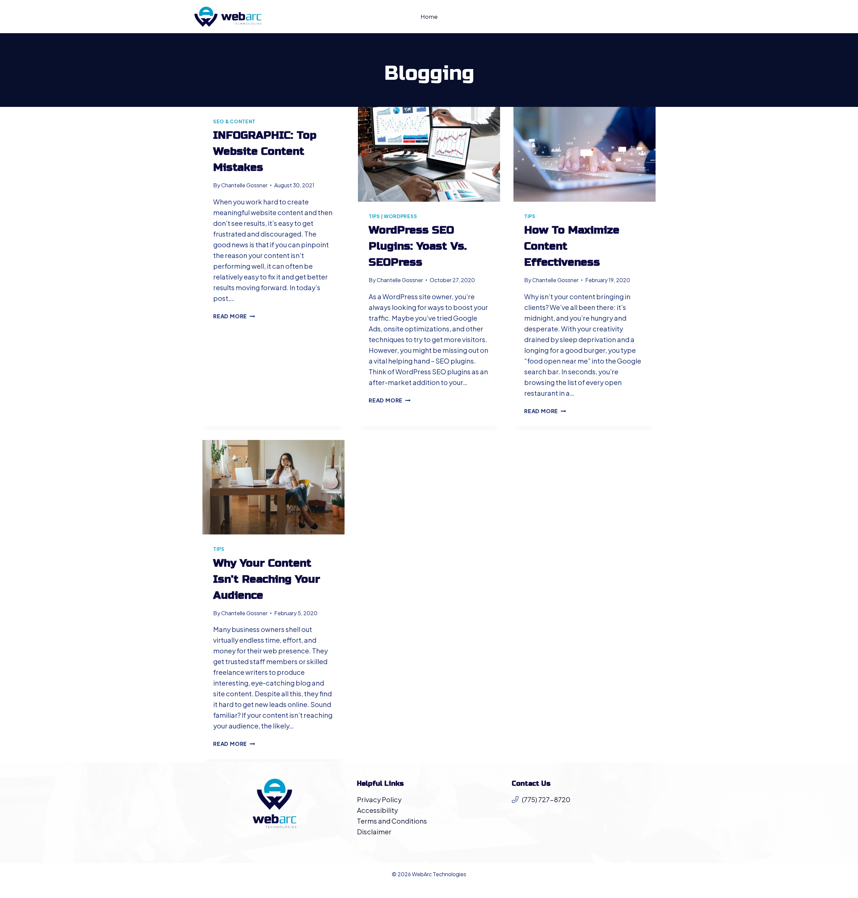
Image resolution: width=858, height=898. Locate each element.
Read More (234, 316)
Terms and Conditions (392, 821)
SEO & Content (234, 121)
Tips (374, 216)
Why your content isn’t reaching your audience (266, 579)
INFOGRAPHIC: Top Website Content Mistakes (264, 151)
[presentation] (429, 154)
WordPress (400, 216)
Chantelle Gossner (244, 185)
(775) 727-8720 (546, 799)
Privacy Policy (379, 799)
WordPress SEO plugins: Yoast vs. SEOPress (418, 246)
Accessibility (377, 810)
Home (429, 16)
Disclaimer (374, 831)
